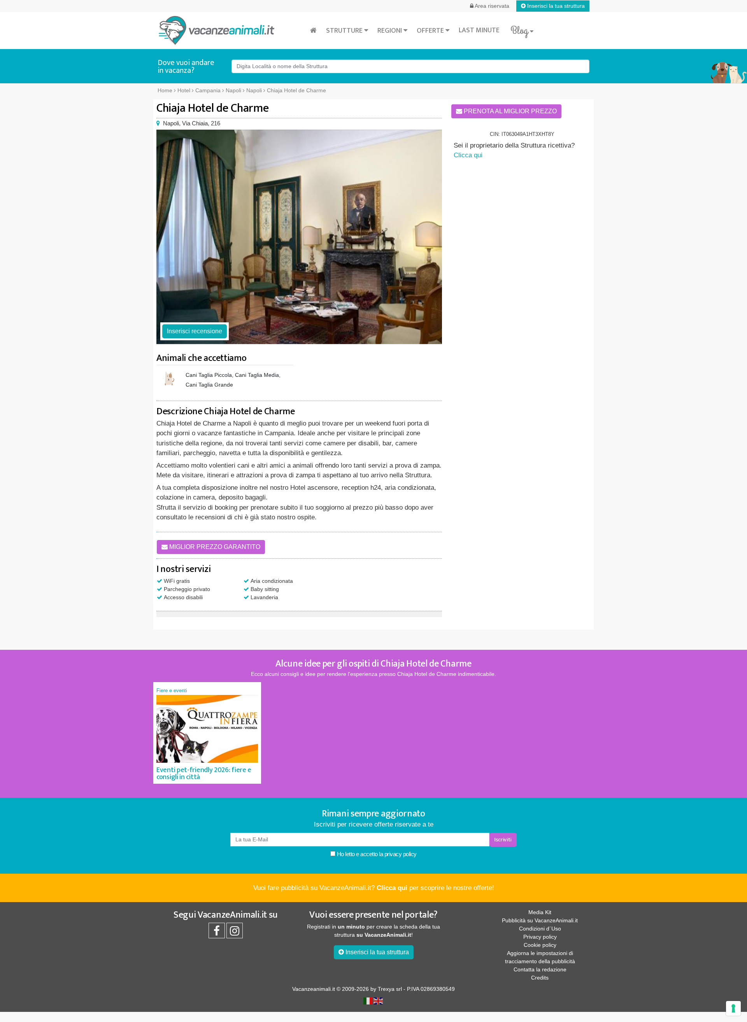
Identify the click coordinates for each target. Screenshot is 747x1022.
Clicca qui (468, 155)
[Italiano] (368, 1000)
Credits (540, 978)
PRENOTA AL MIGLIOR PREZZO (509, 111)
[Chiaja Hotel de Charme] (299, 237)
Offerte (431, 31)
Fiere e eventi (171, 690)
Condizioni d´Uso (540, 928)
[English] (379, 1000)
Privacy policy (540, 937)
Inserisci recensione (194, 331)
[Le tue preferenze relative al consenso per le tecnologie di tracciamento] (733, 1008)
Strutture (345, 31)
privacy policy (400, 854)
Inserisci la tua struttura (555, 6)
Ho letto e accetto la (376, 854)
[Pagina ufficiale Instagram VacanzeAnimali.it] (234, 933)
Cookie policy (540, 945)
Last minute (479, 30)
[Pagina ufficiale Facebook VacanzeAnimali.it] (217, 933)
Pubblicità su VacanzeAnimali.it (540, 920)
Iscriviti (503, 839)
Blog (520, 30)
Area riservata (491, 6)
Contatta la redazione (540, 969)
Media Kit (539, 912)
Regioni (390, 31)
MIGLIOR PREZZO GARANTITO (214, 547)
